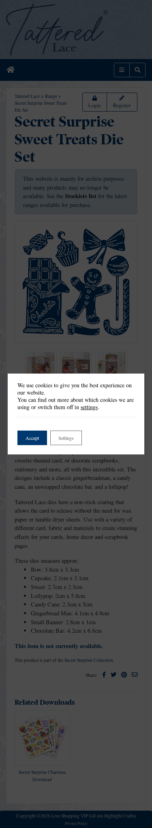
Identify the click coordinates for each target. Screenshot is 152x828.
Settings (66, 438)
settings (89, 407)
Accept (32, 438)
